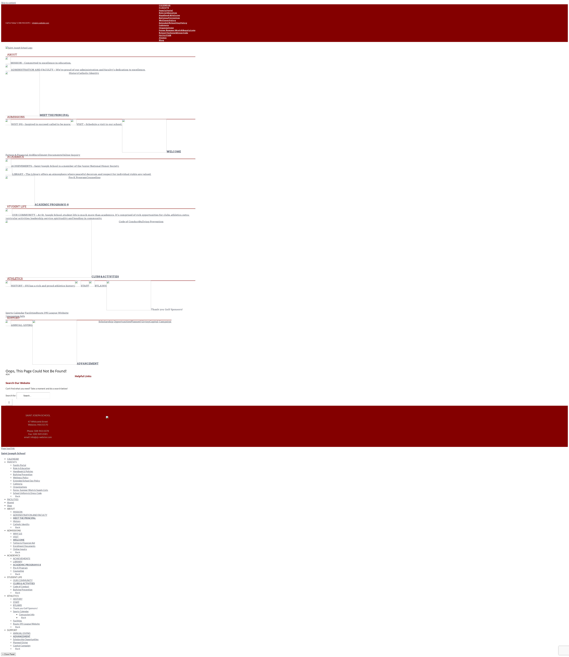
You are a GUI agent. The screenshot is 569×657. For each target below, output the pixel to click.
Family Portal (19, 465)
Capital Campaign (21, 645)
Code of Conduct (21, 586)
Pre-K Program (20, 567)
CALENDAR (13, 459)
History (16, 521)
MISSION (17, 511)
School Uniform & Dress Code (27, 493)
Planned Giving (20, 642)
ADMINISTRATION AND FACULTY (30, 515)
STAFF (16, 602)
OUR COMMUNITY (22, 580)
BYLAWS (17, 605)
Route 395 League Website (26, 623)
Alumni (10, 502)
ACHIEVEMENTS (21, 558)
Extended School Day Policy (26, 480)
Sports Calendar (21, 611)
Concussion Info (26, 614)
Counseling (18, 571)
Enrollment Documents (24, 546)
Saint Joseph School (13, 453)
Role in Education (21, 468)
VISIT (16, 536)
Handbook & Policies (23, 471)
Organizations (20, 487)
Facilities (17, 620)
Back (17, 496)
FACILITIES (12, 499)
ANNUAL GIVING (21, 633)
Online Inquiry (20, 549)
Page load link (8, 448)
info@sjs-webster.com (40, 23)
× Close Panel (8, 654)
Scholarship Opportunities (26, 639)
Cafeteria (17, 483)
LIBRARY (17, 561)
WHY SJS (17, 533)
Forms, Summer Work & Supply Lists (30, 490)
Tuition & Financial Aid (24, 543)
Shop (9, 505)
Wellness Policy (20, 477)
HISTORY (17, 599)
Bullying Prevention (22, 474)
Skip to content (8, 2)
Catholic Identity (21, 524)
